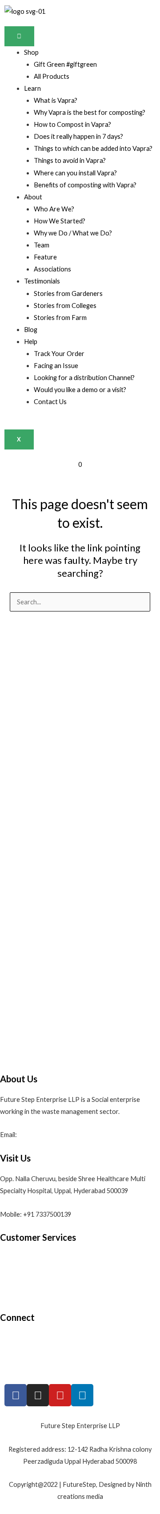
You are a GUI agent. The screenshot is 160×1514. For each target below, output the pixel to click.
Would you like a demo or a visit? (80, 389)
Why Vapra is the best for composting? (89, 112)
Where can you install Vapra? (75, 173)
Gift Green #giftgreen (65, 64)
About (33, 197)
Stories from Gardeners (68, 293)
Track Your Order (59, 353)
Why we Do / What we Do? (73, 233)
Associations (52, 269)
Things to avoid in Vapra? (70, 160)
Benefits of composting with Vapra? (85, 185)
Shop (31, 52)
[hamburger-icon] (19, 36)
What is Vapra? (55, 100)
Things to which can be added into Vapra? (93, 148)
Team (41, 245)
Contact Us (50, 401)
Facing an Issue (56, 365)
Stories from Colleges (65, 305)
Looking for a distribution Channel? (84, 377)
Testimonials (42, 281)
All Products (51, 76)
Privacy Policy (20, 1294)
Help (30, 341)
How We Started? (59, 221)
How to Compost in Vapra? (72, 124)
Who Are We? (54, 209)
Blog (30, 329)
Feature (45, 257)
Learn (32, 88)
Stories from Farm (60, 317)
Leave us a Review (26, 1362)
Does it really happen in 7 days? (78, 136)
